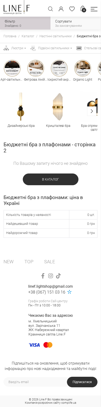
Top (28, 261)
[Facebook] (43, 276)
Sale (49, 261)
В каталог (50, 179)
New (9, 261)
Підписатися (82, 382)
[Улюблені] (72, 9)
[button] (94, 9)
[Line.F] (17, 8)
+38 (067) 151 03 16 (46, 292)
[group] (21, 112)
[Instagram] (50, 276)
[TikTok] (58, 276)
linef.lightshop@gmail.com (50, 286)
